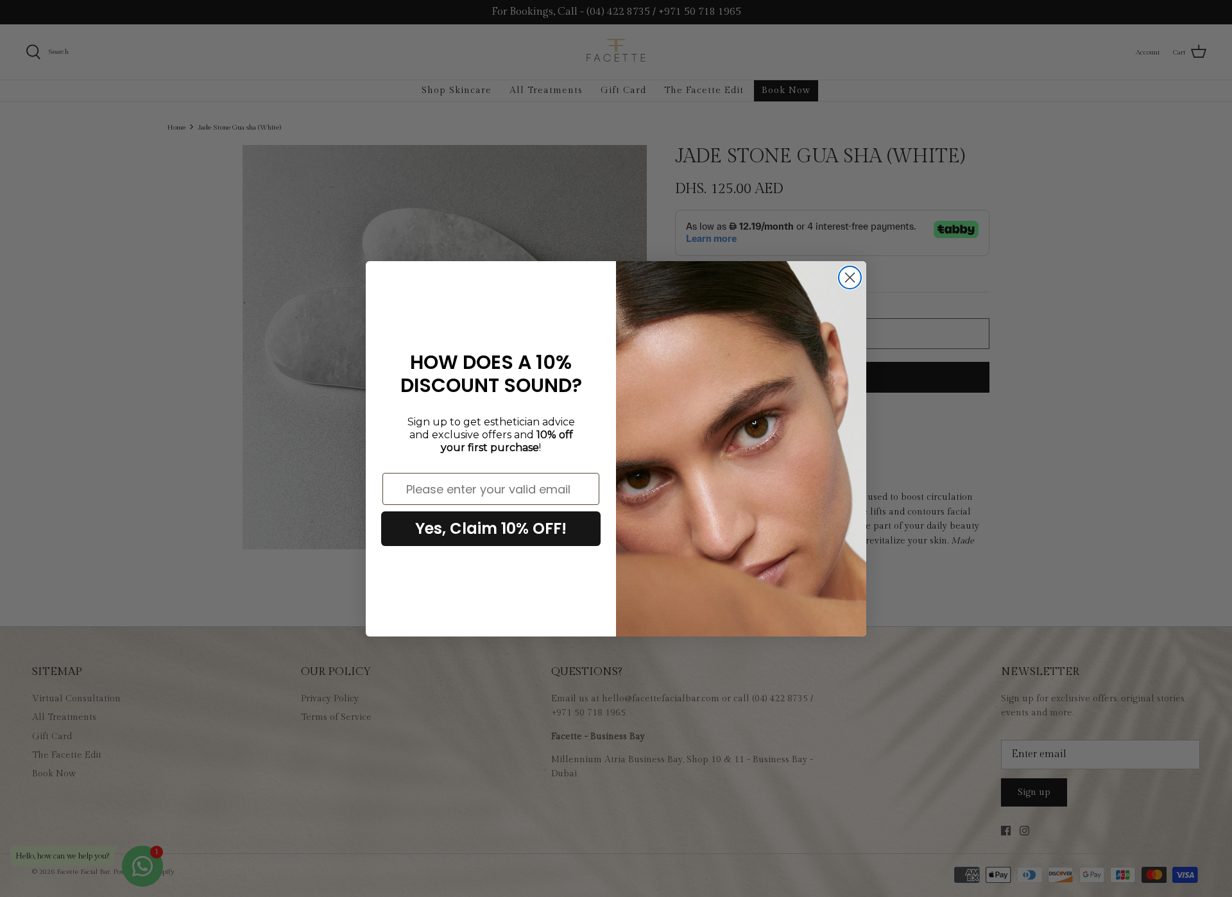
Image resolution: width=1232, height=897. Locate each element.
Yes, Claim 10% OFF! (491, 528)
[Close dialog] (850, 277)
